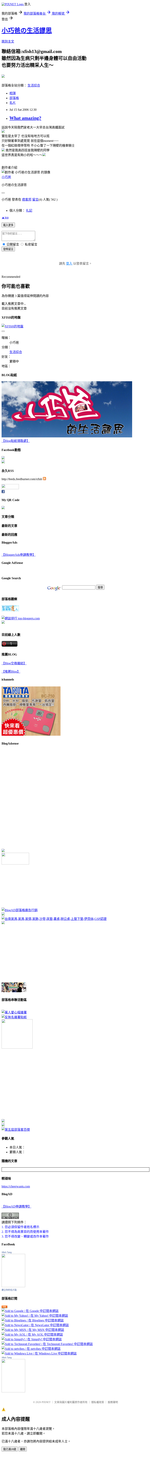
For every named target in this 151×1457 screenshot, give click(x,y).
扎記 (29, 210)
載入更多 (8, 225)
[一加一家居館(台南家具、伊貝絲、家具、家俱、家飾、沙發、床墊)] (54, 919)
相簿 (12, 93)
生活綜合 (34, 85)
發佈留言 (8, 249)
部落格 (14, 98)
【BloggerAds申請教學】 (19, 554)
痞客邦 (26, 199)
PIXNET (46, 1402)
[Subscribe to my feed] (44, 479)
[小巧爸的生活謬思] (3, 462)
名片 (12, 102)
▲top (5, 217)
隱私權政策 (97, 1402)
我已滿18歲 (9, 1449)
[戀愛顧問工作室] (3, 1125)
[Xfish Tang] (3, 458)
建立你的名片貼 (9, 1290)
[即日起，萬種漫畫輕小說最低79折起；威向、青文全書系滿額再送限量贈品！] (14, 991)
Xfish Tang (7, 1252)
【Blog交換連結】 (14, 663)
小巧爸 (6, 177)
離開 (22, 1449)
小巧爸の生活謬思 (27, 30)
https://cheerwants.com (16, 1186)
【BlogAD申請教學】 (16, 1206)
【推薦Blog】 (11, 671)
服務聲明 (113, 1402)
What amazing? (25, 118)
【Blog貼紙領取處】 (16, 441)
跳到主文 (8, 41)
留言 (35, 199)
